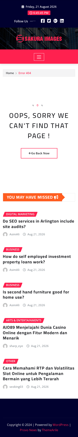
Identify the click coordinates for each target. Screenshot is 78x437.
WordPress (61, 425)
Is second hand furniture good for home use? (36, 294)
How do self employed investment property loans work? (37, 259)
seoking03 (16, 387)
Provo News (28, 430)
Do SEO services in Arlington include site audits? (38, 223)
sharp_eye (16, 346)
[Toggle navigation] (39, 57)
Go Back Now (40, 153)
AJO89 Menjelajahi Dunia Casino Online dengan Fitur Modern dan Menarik (35, 332)
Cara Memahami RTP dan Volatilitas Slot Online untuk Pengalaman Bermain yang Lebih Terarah (38, 373)
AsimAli (14, 234)
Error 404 (25, 73)
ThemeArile (50, 430)
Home (10, 73)
